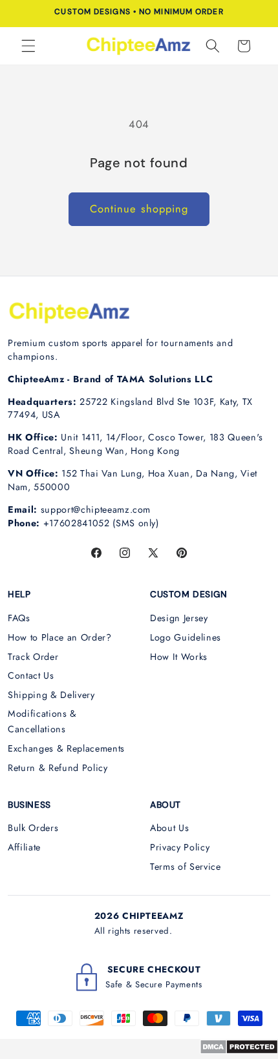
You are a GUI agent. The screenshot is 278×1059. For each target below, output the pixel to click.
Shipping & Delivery (51, 694)
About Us (169, 827)
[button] (28, 45)
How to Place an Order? (60, 637)
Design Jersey (179, 618)
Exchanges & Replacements (66, 748)
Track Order (33, 656)
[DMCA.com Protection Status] (239, 1050)
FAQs (19, 618)
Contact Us (31, 675)
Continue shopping (139, 208)
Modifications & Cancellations (42, 721)
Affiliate (24, 847)
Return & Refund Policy (58, 767)
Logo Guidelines (185, 637)
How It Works (179, 656)
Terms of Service (185, 866)
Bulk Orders (33, 827)
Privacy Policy (179, 847)
